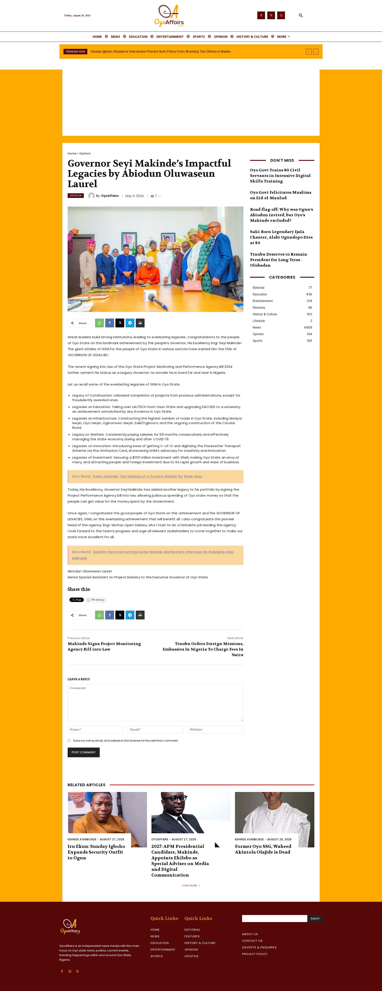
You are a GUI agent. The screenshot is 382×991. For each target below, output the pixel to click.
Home (72, 153)
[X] (119, 323)
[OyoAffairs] (92, 195)
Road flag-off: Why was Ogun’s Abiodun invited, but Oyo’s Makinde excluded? (281, 215)
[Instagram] (281, 15)
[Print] (140, 323)
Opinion (85, 153)
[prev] (308, 51)
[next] (316, 51)
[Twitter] (271, 15)
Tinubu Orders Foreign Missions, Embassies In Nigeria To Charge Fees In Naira (203, 649)
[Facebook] (261, 15)
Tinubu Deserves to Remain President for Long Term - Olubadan (278, 260)
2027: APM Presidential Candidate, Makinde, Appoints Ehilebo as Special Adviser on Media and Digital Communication (180, 861)
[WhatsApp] (99, 323)
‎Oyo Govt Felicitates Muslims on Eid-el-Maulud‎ (280, 195)
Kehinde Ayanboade (82, 839)
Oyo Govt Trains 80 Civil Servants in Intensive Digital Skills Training (280, 176)
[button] (301, 15)
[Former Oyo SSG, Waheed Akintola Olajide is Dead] (274, 819)
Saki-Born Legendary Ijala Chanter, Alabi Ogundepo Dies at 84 (281, 237)
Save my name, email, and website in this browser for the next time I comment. (125, 740)
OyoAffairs (110, 195)
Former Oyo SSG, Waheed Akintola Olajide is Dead (263, 849)
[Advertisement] (191, 103)
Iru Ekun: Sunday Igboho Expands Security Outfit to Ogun (96, 852)
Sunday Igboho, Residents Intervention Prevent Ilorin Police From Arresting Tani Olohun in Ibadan (161, 51)
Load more (189, 885)
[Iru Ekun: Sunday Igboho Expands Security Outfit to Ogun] (107, 819)
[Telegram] (130, 323)
